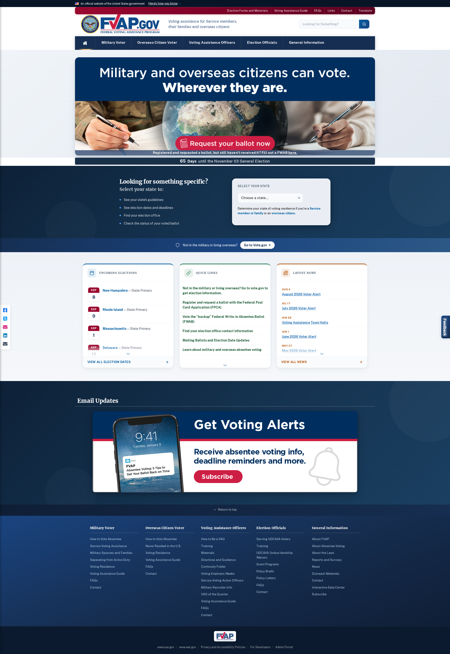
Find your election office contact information (218, 331)
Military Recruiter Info (216, 587)
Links (331, 10)
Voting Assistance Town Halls (305, 322)
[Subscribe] (5, 327)
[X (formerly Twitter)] (5, 318)
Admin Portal (284, 647)
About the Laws (323, 553)
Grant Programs (267, 564)
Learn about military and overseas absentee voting (222, 350)
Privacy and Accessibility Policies (223, 647)
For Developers (260, 647)
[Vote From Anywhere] (225, 111)
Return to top (227, 509)
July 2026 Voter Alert (299, 308)
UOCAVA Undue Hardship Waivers (274, 555)
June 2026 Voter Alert (299, 336)
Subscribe (319, 594)
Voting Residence (102, 566)
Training (207, 546)
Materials (207, 553)
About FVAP (320, 539)
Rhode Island (113, 310)
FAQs (317, 10)
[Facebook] (5, 310)
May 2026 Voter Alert (299, 350)
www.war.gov (187, 647)
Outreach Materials (325, 573)
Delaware (110, 348)
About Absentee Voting (328, 546)
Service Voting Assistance (108, 546)
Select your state (254, 186)
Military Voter (113, 42)
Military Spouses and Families (111, 553)
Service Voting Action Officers (222, 580)
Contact (346, 10)
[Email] (5, 344)
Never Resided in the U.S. (163, 546)
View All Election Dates (109, 362)
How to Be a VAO (213, 539)
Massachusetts (114, 329)
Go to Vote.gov (255, 245)
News (316, 566)
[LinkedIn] (5, 335)
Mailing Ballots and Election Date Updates (216, 340)
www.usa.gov (165, 647)
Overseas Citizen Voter (157, 42)
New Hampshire (115, 290)
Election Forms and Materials (247, 10)
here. (292, 153)
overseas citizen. (284, 213)
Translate (365, 10)
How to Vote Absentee (105, 539)
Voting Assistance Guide (291, 10)
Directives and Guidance (218, 560)
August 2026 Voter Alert (301, 294)
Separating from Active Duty (110, 560)
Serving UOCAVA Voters (273, 539)
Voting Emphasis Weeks (218, 573)
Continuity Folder (213, 566)
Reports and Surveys (327, 560)
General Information (306, 42)
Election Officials (262, 42)
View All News (294, 362)
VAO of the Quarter (214, 594)
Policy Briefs (265, 571)
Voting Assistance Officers (212, 42)
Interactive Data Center (328, 587)
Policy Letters (266, 578)
